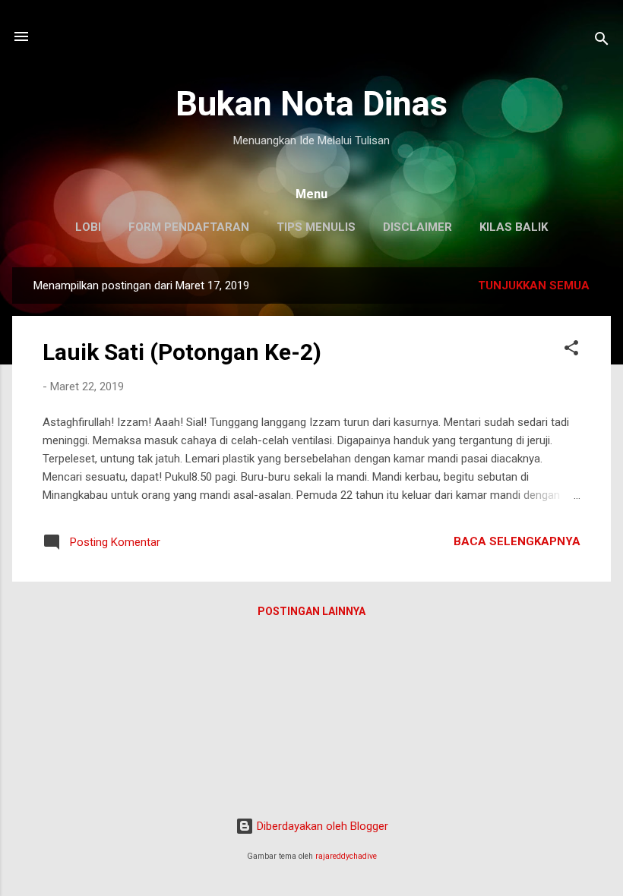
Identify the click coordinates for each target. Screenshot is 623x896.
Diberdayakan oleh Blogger (321, 826)
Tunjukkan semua (534, 285)
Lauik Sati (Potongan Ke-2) (182, 352)
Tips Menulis (316, 227)
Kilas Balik (513, 227)
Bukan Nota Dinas (311, 104)
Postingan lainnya (311, 611)
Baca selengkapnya (517, 541)
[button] (571, 350)
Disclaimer (417, 227)
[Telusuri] (602, 41)
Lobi (88, 227)
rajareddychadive (346, 856)
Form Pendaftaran (188, 227)
